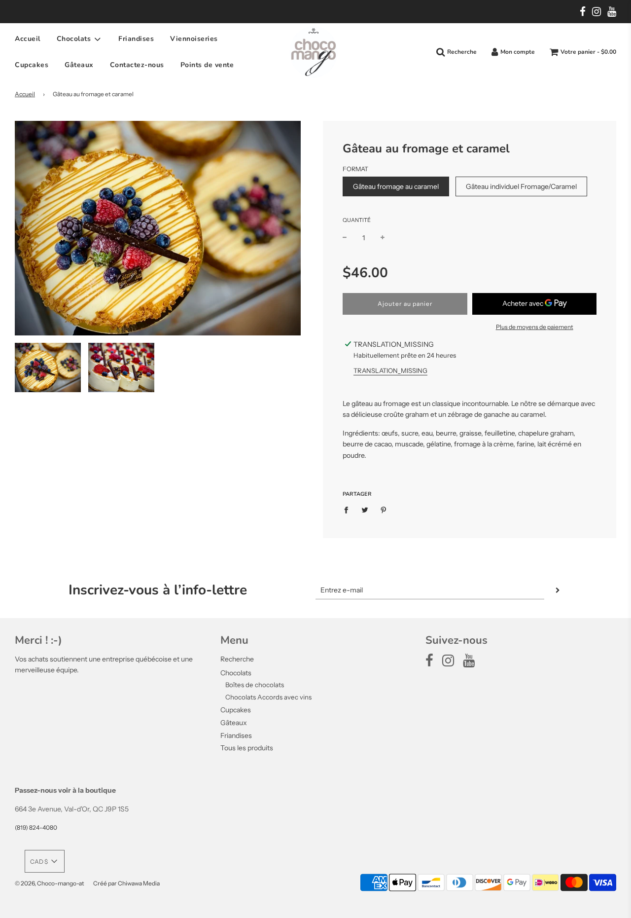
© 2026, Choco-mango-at (49, 883)
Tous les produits (246, 747)
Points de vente (207, 65)
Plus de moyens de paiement (534, 326)
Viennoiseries (194, 39)
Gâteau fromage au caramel (396, 186)
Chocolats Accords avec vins (268, 697)
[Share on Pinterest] (383, 509)
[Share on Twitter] (365, 509)
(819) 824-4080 (36, 827)
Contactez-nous (137, 65)
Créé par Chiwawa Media (126, 883)
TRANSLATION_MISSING (390, 370)
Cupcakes (31, 65)
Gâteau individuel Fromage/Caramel (521, 186)
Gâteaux (79, 65)
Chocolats (235, 672)
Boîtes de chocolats (254, 685)
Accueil (27, 39)
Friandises (136, 39)
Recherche (237, 659)
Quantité (357, 220)
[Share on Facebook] (349, 509)
